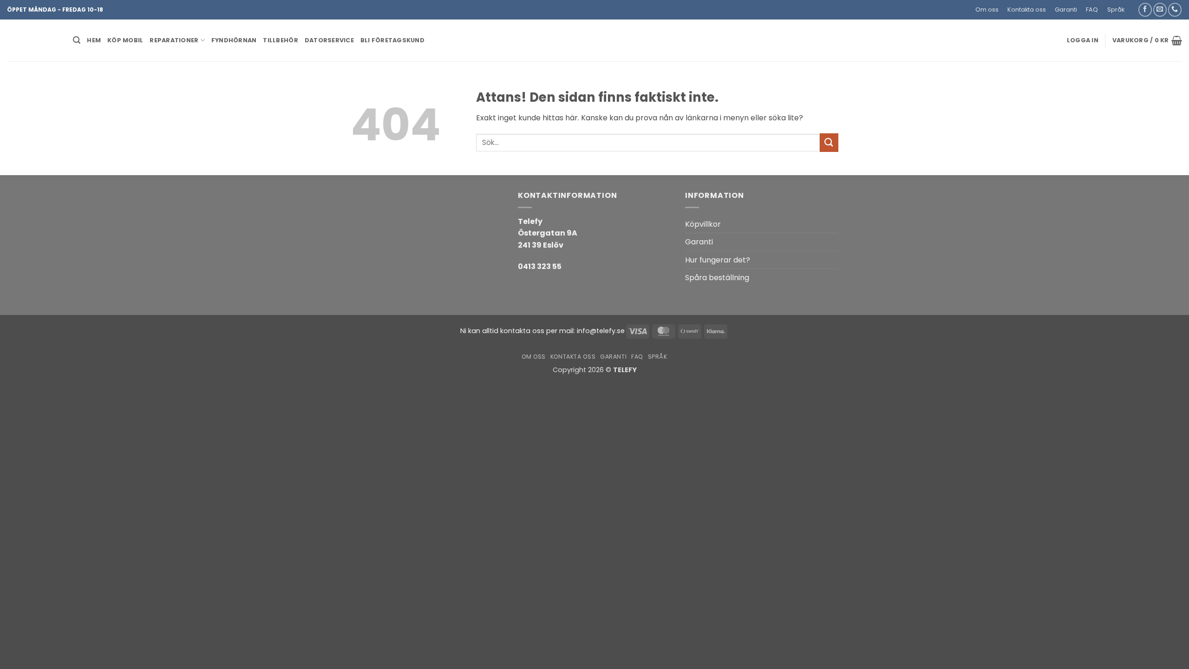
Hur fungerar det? (717, 260)
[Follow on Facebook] (1145, 9)
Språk (1115, 9)
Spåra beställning (717, 277)
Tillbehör (280, 40)
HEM (94, 40)
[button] (1133, 6)
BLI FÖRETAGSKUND (392, 40)
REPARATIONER (174, 40)
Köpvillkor (703, 224)
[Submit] (829, 142)
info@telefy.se (601, 330)
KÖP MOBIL (125, 40)
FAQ (1092, 9)
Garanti (1066, 9)
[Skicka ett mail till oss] (1160, 9)
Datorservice (329, 40)
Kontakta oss (1026, 9)
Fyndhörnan (234, 40)
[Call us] (1175, 9)
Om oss (987, 9)
